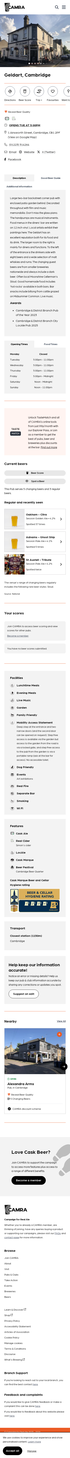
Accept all (12, 1450)
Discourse (9, 1353)
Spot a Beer (38, 481)
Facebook (14, 159)
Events (8, 1285)
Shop (7, 1315)
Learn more (34, 1441)
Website (29, 152)
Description (19, 177)
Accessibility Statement (17, 1326)
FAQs (58, 1233)
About (7, 1263)
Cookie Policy (11, 1337)
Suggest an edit (23, 993)
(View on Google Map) (22, 137)
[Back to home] (14, 7)
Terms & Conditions (15, 1348)
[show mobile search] (57, 7)
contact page (11, 1237)
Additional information (19, 186)
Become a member (18, 635)
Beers (7, 1296)
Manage (31, 1450)
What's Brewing (13, 1359)
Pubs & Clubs (11, 1274)
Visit (6, 1268)
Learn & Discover (14, 1309)
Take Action (11, 1280)
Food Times (50, 344)
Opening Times (19, 344)
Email (12, 152)
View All (61, 1020)
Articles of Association (16, 1331)
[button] (63, 1066)
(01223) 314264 (19, 144)
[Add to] (59, 1034)
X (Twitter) (48, 152)
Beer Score (37, 472)
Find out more (49, 447)
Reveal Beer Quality (19, 111)
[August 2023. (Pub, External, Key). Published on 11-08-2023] (35, 1071)
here (35, 1384)
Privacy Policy (12, 1320)
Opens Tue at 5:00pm (24, 125)
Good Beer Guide (50, 177)
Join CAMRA (11, 1257)
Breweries (10, 1291)
